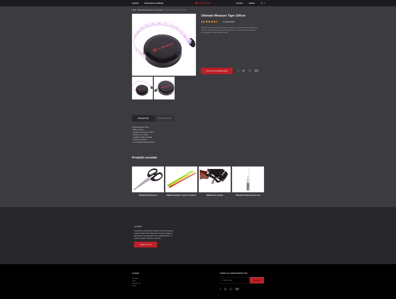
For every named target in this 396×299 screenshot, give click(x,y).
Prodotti (135, 3)
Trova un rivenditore (217, 71)
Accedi (257, 280)
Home (134, 10)
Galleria (252, 3)
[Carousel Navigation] (165, 44)
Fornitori (239, 3)
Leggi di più (145, 244)
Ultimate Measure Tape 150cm (175, 10)
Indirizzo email (227, 280)
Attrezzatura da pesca (146, 10)
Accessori (159, 10)
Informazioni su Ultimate (153, 3)
